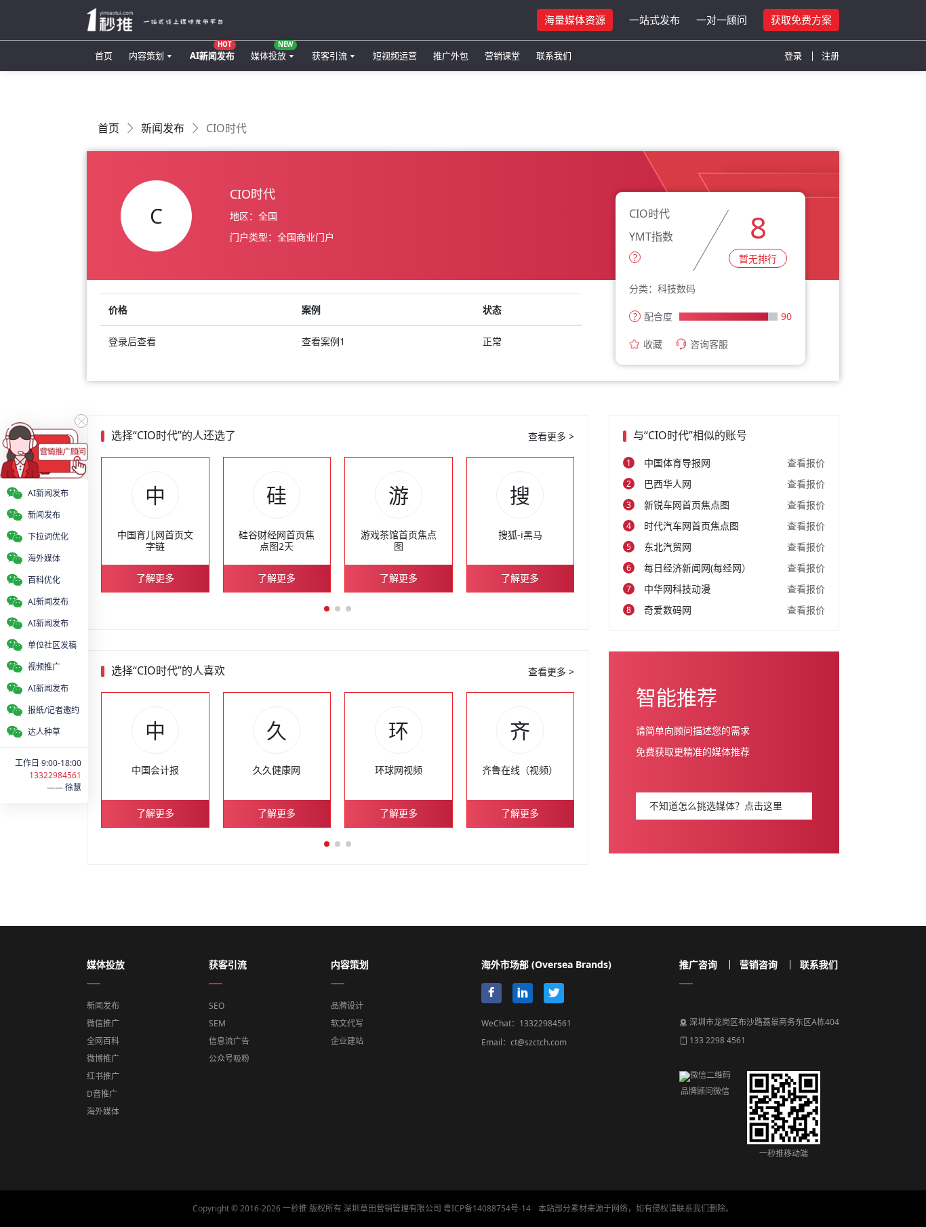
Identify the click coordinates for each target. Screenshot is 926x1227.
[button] (326, 608)
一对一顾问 (721, 19)
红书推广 (103, 1076)
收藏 (652, 344)
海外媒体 (103, 1111)
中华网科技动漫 (677, 588)
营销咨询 (759, 964)
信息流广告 (229, 1041)
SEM (217, 1023)
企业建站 (347, 1041)
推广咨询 (698, 964)
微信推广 (103, 1023)
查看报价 (806, 462)
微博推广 (103, 1058)
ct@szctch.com (538, 1042)
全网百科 (103, 1041)
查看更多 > (551, 436)
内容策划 (146, 55)
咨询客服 (709, 344)
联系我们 (553, 55)
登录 (793, 55)
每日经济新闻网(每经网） (697, 567)
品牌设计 (347, 1005)
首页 (104, 55)
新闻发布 (162, 128)
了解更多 (155, 577)
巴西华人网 (667, 483)
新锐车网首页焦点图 (686, 504)
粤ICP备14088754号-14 (487, 1208)
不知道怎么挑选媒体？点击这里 (715, 805)
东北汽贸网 (667, 546)
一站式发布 (654, 19)
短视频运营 (395, 55)
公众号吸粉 (229, 1058)
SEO (216, 1005)
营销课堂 (502, 55)
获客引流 (329, 55)
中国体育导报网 (677, 462)
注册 (830, 55)
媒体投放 (272, 50)
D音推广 (102, 1094)
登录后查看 (132, 341)
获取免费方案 (801, 19)
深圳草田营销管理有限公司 (392, 1208)
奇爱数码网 (667, 609)
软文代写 (347, 1023)
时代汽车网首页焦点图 (691, 525)
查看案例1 (323, 341)
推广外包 (450, 55)
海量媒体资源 (574, 19)
